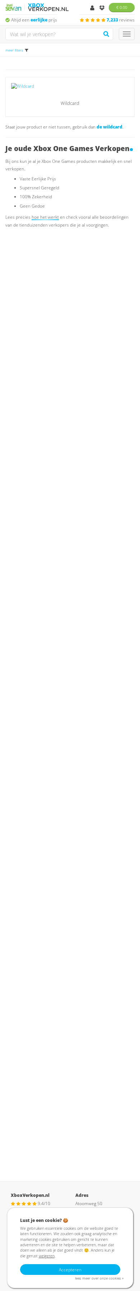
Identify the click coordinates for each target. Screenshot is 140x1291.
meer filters (14, 50)
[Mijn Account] (92, 8)
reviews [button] (121, 20)
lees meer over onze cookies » (99, 1278)
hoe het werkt (45, 217)
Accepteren (70, 1270)
